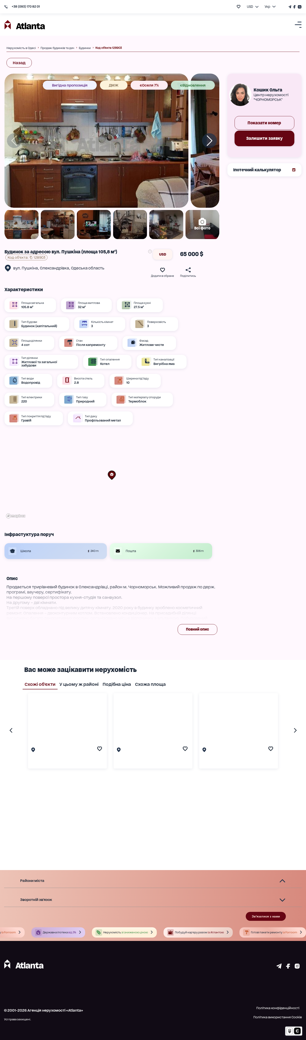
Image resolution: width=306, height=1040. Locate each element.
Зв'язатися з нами (266, 916)
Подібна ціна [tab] (117, 684)
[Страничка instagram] (297, 967)
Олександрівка (54, 268)
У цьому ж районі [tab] (79, 684)
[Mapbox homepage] (16, 516)
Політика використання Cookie (277, 1017)
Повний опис (197, 629)
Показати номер (264, 123)
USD (162, 254)
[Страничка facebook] (288, 967)
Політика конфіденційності (277, 1008)
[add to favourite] (238, 6)
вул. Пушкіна (25, 268)
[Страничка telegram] (279, 967)
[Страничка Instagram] (299, 7)
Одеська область (87, 268)
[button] (111, 475)
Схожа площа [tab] (150, 684)
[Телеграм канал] (290, 6)
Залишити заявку (264, 138)
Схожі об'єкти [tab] (40, 684)
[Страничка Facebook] (294, 7)
